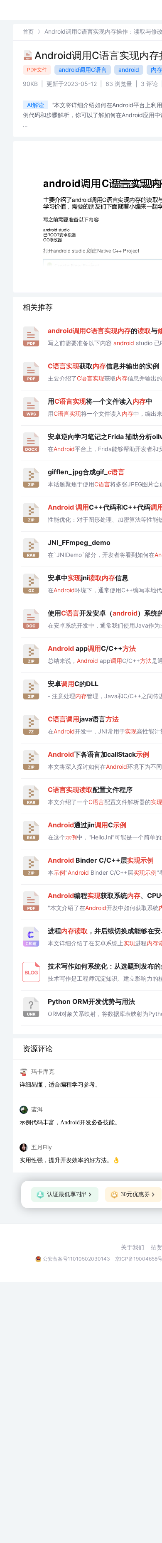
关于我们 (132, 1247)
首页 (28, 31)
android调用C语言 (83, 69)
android (128, 69)
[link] (28, 31)
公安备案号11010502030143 (76, 1259)
